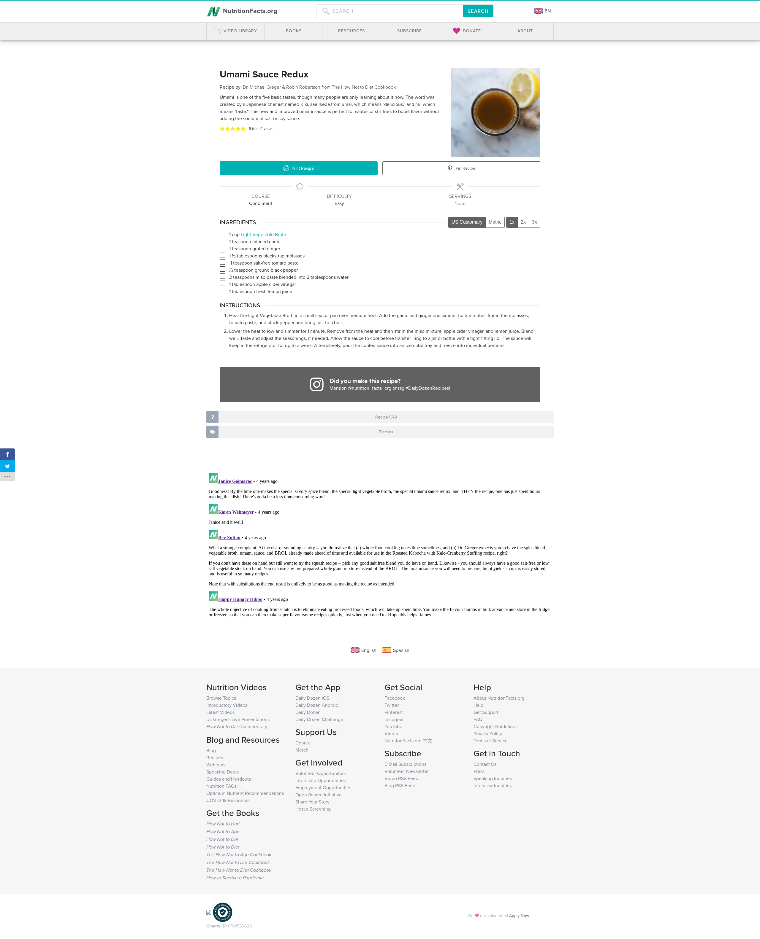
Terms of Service (491, 740)
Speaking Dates (222, 771)
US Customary (467, 222)
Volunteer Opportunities (320, 773)
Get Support (486, 712)
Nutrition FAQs (221, 786)
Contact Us (485, 764)
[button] (222, 128)
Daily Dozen (308, 712)
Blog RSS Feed (399, 785)
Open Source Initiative (318, 794)
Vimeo (391, 733)
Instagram (394, 719)
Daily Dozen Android (316, 705)
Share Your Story (312, 801)
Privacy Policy (488, 733)
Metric (495, 222)
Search (478, 11)
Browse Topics (221, 698)
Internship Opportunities (320, 780)
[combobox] (389, 11)
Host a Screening (313, 809)
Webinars (215, 764)
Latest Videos (220, 712)
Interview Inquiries (493, 785)
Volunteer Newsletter (406, 771)
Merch (301, 750)
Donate (303, 742)
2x (523, 222)
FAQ (478, 719)
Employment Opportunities (323, 787)
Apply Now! (519, 915)
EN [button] (547, 10)
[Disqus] (380, 545)
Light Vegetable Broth (263, 234)
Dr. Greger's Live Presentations (238, 719)
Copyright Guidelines (495, 726)
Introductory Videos (226, 705)
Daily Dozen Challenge (319, 719)
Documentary (236, 726)
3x (534, 222)
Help (478, 705)
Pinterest (393, 712)
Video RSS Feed (401, 778)
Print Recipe (302, 168)
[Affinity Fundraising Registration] (222, 912)
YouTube (393, 726)
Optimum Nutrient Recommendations (245, 793)
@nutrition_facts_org (369, 388)
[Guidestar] (208, 912)
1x (511, 222)
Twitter (391, 705)
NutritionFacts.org (249, 10)
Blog (211, 750)
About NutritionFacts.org (499, 698)
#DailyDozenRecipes (427, 388)
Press (479, 771)
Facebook (394, 698)
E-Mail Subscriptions (405, 764)
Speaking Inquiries (493, 778)
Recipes (214, 757)
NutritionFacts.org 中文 (408, 740)
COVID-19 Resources (227, 800)
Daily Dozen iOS (312, 698)
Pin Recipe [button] (465, 168)
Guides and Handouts (228, 779)
